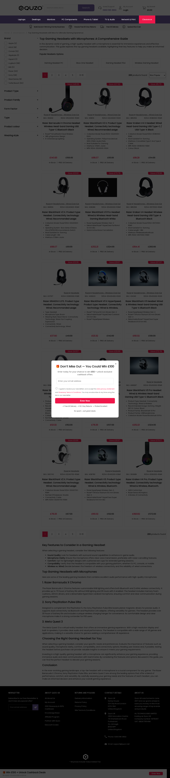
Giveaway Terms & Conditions (70, 392)
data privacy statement (105, 389)
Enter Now (85, 401)
